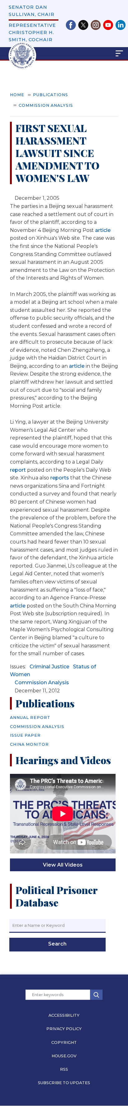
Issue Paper (25, 735)
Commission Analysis (46, 105)
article (103, 230)
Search (57, 944)
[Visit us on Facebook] (72, 25)
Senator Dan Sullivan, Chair (31, 10)
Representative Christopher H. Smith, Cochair (32, 32)
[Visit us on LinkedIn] (121, 25)
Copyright (64, 1042)
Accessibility (64, 1015)
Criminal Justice (49, 667)
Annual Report (30, 717)
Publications (50, 94)
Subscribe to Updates (64, 1082)
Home (17, 94)
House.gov (64, 1056)
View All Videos (63, 865)
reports (59, 478)
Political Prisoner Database (56, 896)
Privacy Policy (64, 1028)
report (18, 470)
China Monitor (29, 744)
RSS (64, 1069)
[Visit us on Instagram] (97, 25)
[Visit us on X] (84, 25)
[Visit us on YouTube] (109, 25)
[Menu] (86, 53)
